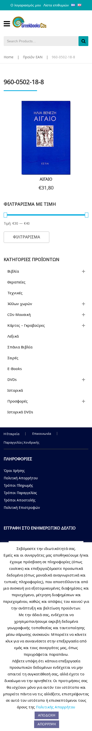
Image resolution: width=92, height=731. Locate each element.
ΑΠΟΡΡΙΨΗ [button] (47, 724)
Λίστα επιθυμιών (56, 5)
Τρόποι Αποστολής (20, 500)
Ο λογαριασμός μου (26, 5)
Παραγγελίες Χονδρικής (21, 442)
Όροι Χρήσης (14, 470)
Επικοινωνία (41, 433)
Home (8, 57)
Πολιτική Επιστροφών (22, 507)
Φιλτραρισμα (26, 237)
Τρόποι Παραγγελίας (20, 492)
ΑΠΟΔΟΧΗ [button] (46, 715)
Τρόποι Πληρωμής (18, 485)
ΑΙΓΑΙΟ (46, 179)
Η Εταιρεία (11, 434)
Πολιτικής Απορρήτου (55, 706)
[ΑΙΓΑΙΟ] (46, 138)
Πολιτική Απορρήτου (21, 478)
